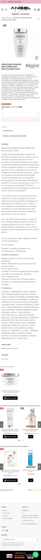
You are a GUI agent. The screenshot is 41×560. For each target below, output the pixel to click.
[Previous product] (38, 19)
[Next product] (39, 19)
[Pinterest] (6, 127)
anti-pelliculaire (15, 178)
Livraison (5, 516)
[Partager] (2, 127)
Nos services (6, 513)
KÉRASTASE (6, 148)
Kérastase (5, 77)
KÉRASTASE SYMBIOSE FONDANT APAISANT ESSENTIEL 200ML (10, 430)
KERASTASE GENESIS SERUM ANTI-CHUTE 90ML (31, 430)
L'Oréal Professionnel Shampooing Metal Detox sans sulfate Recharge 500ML (10, 471)
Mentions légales (8, 518)
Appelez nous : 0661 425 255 (14, 1)
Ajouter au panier (22, 119)
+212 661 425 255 (29, 521)
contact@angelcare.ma (30, 524)
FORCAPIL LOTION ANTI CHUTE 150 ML (30, 470)
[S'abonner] (37, 539)
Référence (4, 348)
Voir (31, 437)
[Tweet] (4, 127)
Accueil (5, 510)
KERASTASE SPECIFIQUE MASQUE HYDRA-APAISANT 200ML (10, 391)
